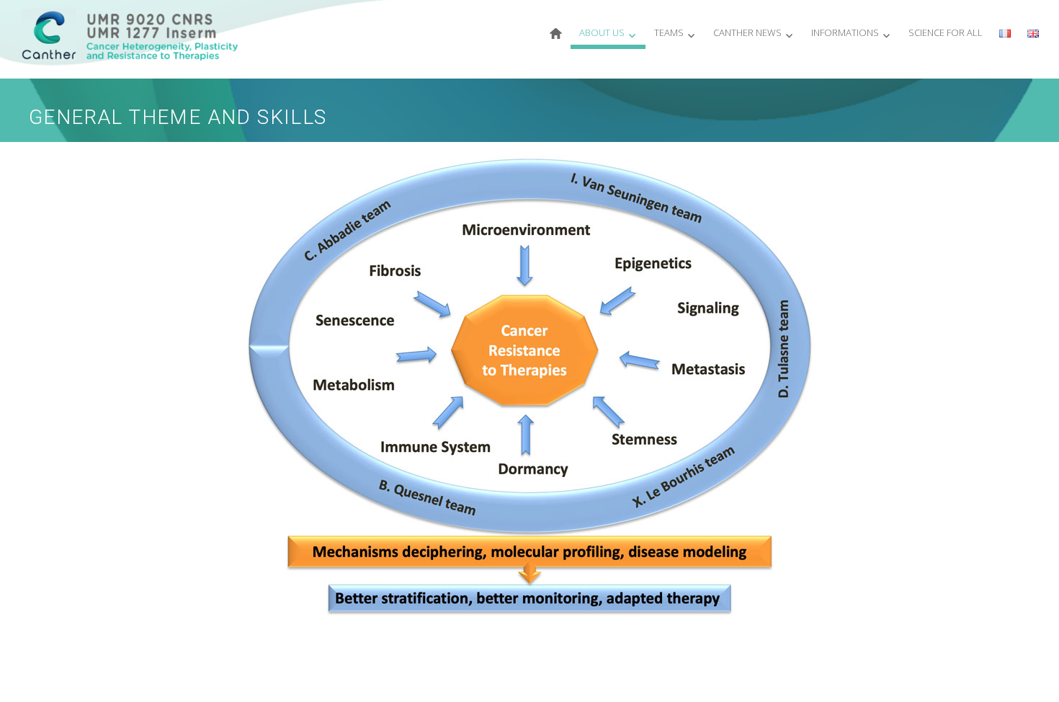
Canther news (747, 32)
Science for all (945, 32)
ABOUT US (602, 32)
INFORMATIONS (845, 32)
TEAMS (669, 32)
